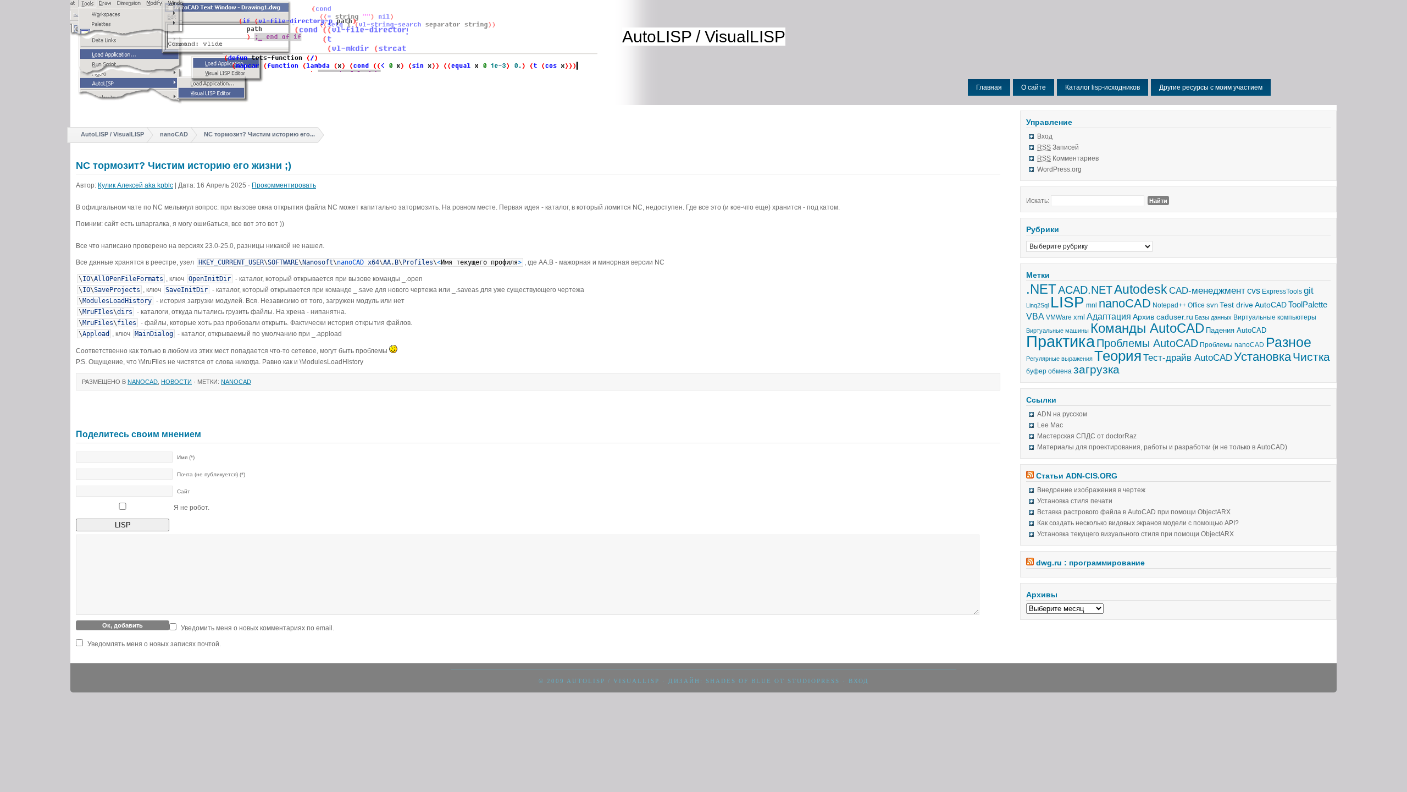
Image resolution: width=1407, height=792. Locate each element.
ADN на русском (1062, 414)
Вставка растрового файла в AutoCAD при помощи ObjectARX (1134, 512)
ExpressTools (1282, 291)
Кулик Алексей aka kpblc (135, 185)
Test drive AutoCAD (1253, 304)
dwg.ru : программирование (1090, 562)
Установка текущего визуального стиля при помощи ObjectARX (1135, 534)
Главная (989, 87)
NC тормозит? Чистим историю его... (259, 134)
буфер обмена (1049, 371)
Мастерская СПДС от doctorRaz (1087, 436)
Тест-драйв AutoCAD (1187, 358)
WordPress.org (1059, 169)
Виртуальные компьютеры (1274, 317)
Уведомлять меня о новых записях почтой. (154, 644)
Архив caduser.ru (1163, 316)
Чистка (1311, 356)
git (1309, 290)
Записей (1058, 147)
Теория (1118, 356)
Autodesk (1140, 289)
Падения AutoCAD (1236, 330)
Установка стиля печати (1074, 501)
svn (1212, 305)
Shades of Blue (739, 681)
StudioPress (814, 681)
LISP (1067, 302)
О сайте (1033, 87)
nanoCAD (174, 134)
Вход (1045, 136)
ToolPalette (1307, 304)
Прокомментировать (284, 185)
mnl (1091, 305)
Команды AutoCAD (1147, 328)
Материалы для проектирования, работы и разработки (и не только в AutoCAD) (1162, 447)
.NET (1041, 289)
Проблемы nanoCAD (1232, 345)
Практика (1060, 341)
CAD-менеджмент (1207, 290)
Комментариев (1068, 158)
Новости (176, 381)
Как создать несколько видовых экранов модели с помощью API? (1138, 523)
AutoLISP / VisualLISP (703, 37)
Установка (1262, 357)
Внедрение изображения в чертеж (1091, 490)
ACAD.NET (1085, 289)
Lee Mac (1050, 425)
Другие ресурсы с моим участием (1210, 87)
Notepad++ (1169, 305)
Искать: (1037, 201)
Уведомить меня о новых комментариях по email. (257, 628)
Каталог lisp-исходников (1102, 87)
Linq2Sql (1037, 305)
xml (1079, 317)
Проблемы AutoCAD (1147, 343)
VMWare (1059, 317)
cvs (1253, 290)
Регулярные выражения (1059, 358)
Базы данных (1213, 317)
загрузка (1096, 369)
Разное (1288, 342)
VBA (1035, 316)
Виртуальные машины (1057, 330)
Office (1196, 305)
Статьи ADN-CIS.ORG (1076, 475)
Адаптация (1109, 316)
